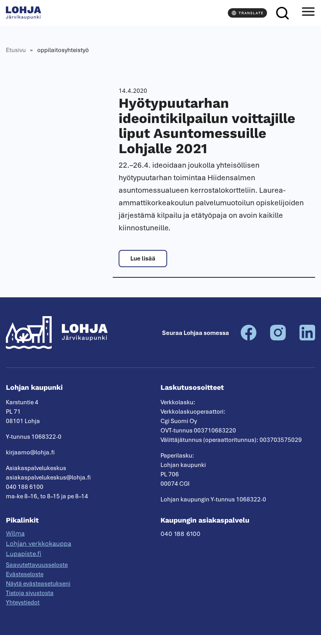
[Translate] (247, 13)
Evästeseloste (24, 574)
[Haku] (282, 13)
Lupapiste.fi (23, 553)
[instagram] (278, 338)
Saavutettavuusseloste (37, 565)
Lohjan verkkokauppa (38, 543)
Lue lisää (142, 258)
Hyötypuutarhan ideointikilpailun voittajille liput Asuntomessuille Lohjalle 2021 (207, 126)
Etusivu (16, 50)
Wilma (15, 533)
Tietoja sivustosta (30, 593)
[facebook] (248, 338)
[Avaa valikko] (308, 13)
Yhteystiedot (23, 602)
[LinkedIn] (307, 338)
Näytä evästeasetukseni (38, 584)
